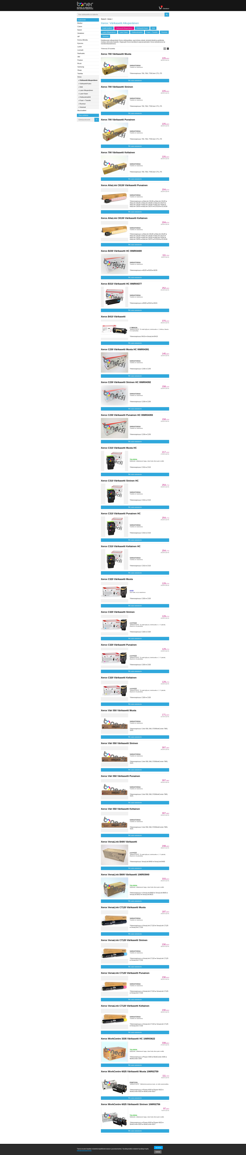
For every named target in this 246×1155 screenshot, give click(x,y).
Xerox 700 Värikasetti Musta (116, 54)
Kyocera (80, 43)
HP (78, 36)
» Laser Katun (83, 94)
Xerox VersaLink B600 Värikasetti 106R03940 (125, 874)
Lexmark (80, 50)
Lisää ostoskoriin (136, 80)
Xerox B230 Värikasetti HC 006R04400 (121, 251)
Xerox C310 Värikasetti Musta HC (119, 448)
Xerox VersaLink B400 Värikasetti (119, 841)
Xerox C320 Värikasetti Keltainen (119, 677)
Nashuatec (81, 53)
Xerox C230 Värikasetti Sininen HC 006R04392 (126, 382)
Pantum (80, 60)
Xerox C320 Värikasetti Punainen (119, 644)
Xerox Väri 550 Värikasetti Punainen (120, 776)
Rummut (164, 32)
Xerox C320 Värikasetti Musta (117, 579)
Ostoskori (165, 7)
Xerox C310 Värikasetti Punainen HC (121, 513)
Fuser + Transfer (152, 32)
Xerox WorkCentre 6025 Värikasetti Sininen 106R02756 (130, 1104)
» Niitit (80, 87)
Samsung (80, 67)
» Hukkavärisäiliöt (84, 97)
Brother (79, 23)
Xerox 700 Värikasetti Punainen (118, 119)
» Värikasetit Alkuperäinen (87, 80)
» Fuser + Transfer (84, 100)
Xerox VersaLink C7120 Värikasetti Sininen (124, 940)
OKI (78, 57)
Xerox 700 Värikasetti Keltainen (118, 152)
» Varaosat (82, 107)
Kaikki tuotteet (107, 28)
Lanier (79, 47)
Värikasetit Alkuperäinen (124, 28)
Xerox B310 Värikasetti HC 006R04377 (121, 283)
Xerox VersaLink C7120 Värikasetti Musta (123, 907)
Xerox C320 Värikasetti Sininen (118, 612)
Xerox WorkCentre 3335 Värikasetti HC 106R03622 (128, 1038)
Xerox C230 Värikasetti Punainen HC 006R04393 (127, 415)
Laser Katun (124, 32)
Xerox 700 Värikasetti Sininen (117, 87)
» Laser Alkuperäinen (85, 90)
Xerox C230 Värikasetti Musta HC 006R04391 (125, 349)
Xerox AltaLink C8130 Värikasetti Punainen (124, 185)
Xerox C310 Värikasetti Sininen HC (120, 480)
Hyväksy (158, 1147)
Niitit (153, 28)
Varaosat (105, 36)
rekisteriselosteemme (84, 1150)
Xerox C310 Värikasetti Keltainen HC (120, 546)
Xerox (79, 77)
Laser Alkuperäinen (109, 32)
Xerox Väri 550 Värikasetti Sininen (119, 743)
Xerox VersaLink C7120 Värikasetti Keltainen (125, 1006)
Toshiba (80, 73)
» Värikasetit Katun (84, 83)
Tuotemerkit (82, 20)
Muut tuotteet (81, 110)
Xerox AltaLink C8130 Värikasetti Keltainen (124, 218)
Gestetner (80, 33)
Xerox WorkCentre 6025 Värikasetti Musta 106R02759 (129, 1071)
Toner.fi (103, 19)
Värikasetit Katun (142, 28)
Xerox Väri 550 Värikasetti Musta (118, 710)
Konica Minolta (82, 40)
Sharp (79, 70)
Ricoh (79, 63)
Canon (79, 26)
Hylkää (158, 1152)
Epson (79, 30)
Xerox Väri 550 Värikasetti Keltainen (120, 809)
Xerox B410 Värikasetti (113, 316)
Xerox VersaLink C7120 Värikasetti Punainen (125, 973)
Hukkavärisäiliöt (137, 32)
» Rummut (81, 104)
